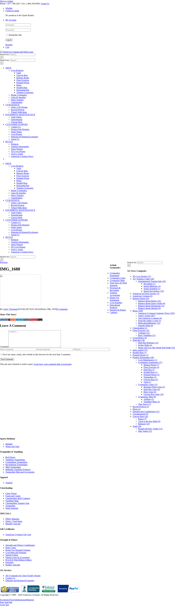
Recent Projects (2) (141, 406)
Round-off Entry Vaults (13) (150, 429)
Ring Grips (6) (150, 392)
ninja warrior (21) (140, 350)
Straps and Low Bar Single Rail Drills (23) (156, 347)
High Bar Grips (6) (152, 389)
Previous (4, 262)
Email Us (45, 3)
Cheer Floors (11, 493)
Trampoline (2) (150, 377)
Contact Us (10, 578)
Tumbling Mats (12, 501)
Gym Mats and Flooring (15, 552)
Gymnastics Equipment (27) (150, 362)
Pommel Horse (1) (140, 355)
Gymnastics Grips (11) (148, 384)
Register (9, 45)
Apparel (8, 482)
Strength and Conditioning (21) (146, 411)
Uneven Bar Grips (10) (154, 394)
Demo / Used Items (13, 521)
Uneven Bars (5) (151, 379)
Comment (4, 347)
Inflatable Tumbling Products (17, 469)
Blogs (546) (138, 311)
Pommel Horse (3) (151, 375)
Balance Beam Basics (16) (149, 301)
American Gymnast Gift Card (18, 534)
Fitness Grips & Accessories (17, 557)
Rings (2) (137, 409)
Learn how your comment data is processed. (53, 364)
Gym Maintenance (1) (147, 360)
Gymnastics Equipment (115, 274)
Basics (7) (142, 419)
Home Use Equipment (114, 299)
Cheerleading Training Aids (17, 503)
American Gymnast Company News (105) (156, 313)
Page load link (6, 602)
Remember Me (15, 35)
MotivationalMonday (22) (149, 323)
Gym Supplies (116, 302)
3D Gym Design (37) (142, 276)
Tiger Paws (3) (144, 404)
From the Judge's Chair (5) (149, 320)
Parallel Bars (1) (140, 352)
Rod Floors (10, 457)
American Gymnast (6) (142, 296)
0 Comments (62, 309)
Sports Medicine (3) (152, 286)
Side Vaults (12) (145, 431)
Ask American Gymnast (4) (150, 318)
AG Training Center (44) (143, 279)
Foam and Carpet (12, 496)
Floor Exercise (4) (151, 367)
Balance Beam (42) (141, 298)
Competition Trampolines (16, 462)
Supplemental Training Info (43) (152, 281)
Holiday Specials (12, 565)
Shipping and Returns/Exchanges (19, 580)
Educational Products (115, 306)
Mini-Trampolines (13, 467)
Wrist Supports (11, 508)
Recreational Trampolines (16, 464)
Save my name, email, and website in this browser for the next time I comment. (37, 354)
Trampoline (10, 506)
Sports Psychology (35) (154, 291)
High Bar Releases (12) (148, 343)
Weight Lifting (11, 555)
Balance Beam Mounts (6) (149, 308)
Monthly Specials (13, 524)
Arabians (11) (144, 333)
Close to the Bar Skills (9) (149, 421)
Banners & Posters (118, 310)
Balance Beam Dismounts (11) (151, 306)
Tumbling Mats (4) (152, 402)
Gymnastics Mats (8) (147, 397)
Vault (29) (137, 426)
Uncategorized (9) (140, 414)
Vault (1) (147, 382)
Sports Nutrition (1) (152, 289)
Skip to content (6, 1)
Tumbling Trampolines (15, 460)
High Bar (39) (139, 340)
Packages (9, 562)
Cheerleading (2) (140, 328)
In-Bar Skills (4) (145, 345)
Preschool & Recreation (115, 289)
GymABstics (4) (140, 338)
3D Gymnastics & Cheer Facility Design (22, 575)
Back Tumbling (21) (147, 335)
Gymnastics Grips (117, 278)
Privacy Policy (6, 597)
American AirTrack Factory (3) (146, 293)
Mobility (9, 444)
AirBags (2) (149, 399)
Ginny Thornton (10, 309)
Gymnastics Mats (117, 280)
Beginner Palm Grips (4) (154, 387)
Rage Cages (10, 547)
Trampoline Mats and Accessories (19, 472)
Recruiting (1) (150, 284)
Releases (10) (144, 424)
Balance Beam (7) (151, 365)
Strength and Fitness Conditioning (20, 545)
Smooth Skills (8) (145, 325)
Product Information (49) (143, 357)
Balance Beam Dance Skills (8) (151, 303)
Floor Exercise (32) (141, 330)
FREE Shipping (12, 519)
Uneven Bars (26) (140, 416)
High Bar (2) (149, 370)
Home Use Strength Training (17, 550)
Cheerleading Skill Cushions (17, 498)
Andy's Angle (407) (146, 316)
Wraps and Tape (12, 446)
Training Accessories (115, 294)
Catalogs (113, 312)
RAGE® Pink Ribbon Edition (18, 560)
